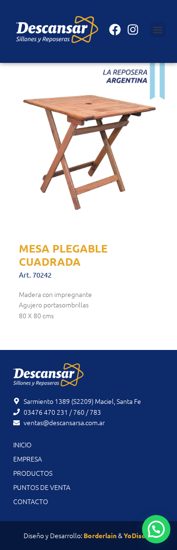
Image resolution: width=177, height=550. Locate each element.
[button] (158, 29)
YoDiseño (138, 535)
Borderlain (100, 535)
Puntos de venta (41, 487)
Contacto (30, 501)
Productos (32, 473)
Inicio (22, 444)
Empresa (27, 458)
